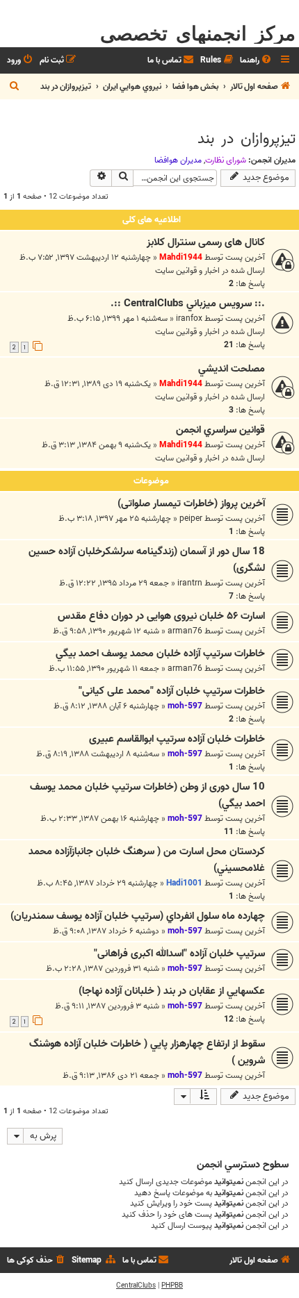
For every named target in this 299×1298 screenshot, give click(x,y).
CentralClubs (136, 1285)
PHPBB (172, 1285)
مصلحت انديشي (231, 368)
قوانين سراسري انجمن (220, 430)
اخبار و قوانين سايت (187, 270)
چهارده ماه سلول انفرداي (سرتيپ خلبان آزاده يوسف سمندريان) (137, 916)
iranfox (189, 318)
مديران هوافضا (178, 160)
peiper (190, 518)
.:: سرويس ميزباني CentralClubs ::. (188, 303)
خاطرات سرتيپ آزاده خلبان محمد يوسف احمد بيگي (160, 653)
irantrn (189, 583)
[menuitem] (256, 60)
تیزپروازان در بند (246, 138)
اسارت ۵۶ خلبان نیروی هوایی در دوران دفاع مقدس (161, 616)
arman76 (185, 631)
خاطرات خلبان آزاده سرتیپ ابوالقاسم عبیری (177, 739)
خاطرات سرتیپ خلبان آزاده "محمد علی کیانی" (172, 691)
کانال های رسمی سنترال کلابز (206, 242)
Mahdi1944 (180, 257)
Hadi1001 (184, 883)
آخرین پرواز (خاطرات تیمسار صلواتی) (191, 503)
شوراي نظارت (225, 160)
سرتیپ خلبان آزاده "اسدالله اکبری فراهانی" (179, 953)
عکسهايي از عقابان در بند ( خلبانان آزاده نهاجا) (172, 991)
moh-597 (185, 706)
